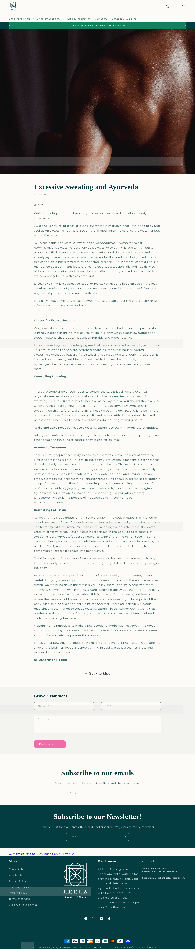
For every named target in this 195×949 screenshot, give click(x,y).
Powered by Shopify (71, 947)
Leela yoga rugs (50, 947)
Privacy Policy (18, 881)
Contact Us (16, 869)
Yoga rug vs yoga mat (23, 904)
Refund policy (93, 947)
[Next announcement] (185, 25)
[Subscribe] (125, 793)
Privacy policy (112, 947)
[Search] (168, 7)
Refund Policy (18, 892)
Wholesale (16, 875)
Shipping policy (19, 887)
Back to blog (99, 673)
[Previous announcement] (9, 25)
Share (41, 204)
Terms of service (19, 898)
